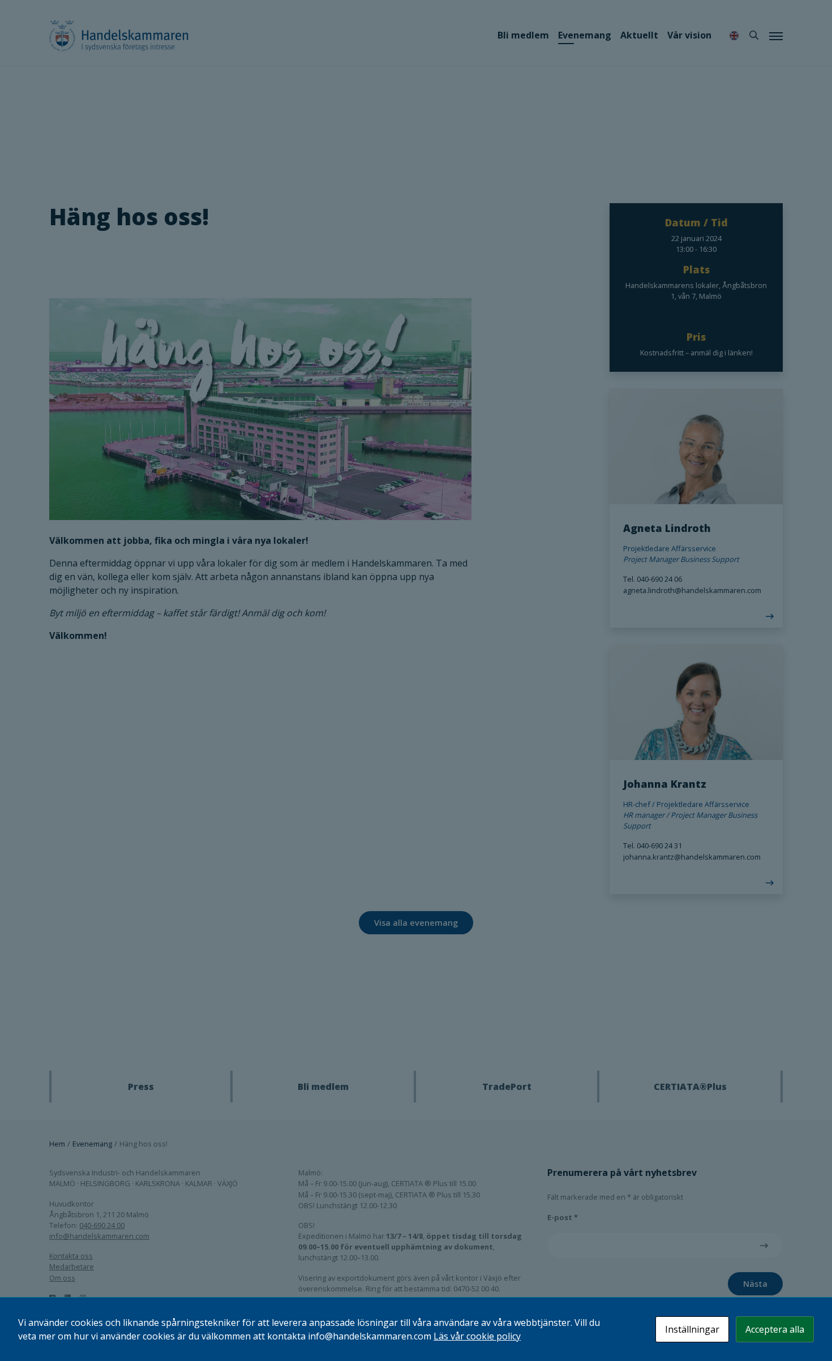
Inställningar (692, 1329)
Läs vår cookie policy (477, 1336)
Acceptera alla (774, 1329)
